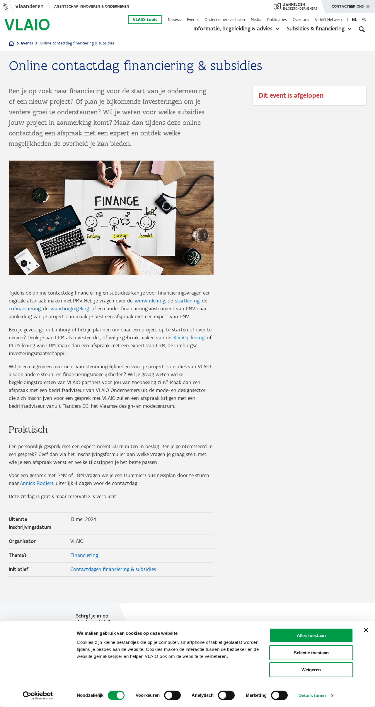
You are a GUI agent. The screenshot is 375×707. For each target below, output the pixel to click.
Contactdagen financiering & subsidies (113, 569)
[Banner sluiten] (366, 630)
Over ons (301, 19)
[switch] (172, 695)
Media (256, 19)
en (364, 19)
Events (193, 19)
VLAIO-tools (145, 19)
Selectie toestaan (311, 652)
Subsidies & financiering (316, 28)
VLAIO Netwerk (328, 19)
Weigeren (311, 669)
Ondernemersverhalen (224, 19)
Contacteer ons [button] (348, 6)
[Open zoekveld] (361, 29)
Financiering (84, 555)
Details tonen (312, 695)
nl (354, 19)
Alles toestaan (311, 635)
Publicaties (277, 19)
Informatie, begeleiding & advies (232, 28)
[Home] (11, 44)
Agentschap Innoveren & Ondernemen (91, 6)
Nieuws (174, 19)
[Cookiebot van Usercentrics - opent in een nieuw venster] (38, 695)
